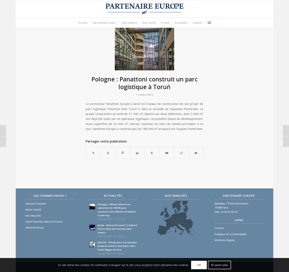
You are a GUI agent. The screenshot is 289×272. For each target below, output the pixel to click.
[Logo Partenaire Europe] (144, 9)
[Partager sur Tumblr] (152, 152)
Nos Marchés (33, 215)
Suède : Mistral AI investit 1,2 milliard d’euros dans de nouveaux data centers (117, 229)
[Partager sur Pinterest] (122, 152)
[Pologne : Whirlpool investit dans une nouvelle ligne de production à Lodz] (3, 136)
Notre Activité (33, 209)
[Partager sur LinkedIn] (137, 152)
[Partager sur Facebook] (93, 152)
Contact (219, 228)
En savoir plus (219, 265)
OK (199, 265)
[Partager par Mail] (196, 152)
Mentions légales (225, 240)
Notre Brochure (35, 227)
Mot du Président (36, 203)
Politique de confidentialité (231, 234)
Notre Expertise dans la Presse (44, 221)
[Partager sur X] (108, 152)
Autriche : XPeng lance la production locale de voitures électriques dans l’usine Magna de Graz (117, 246)
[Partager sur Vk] (166, 152)
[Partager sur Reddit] (181, 152)
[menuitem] (83, 23)
